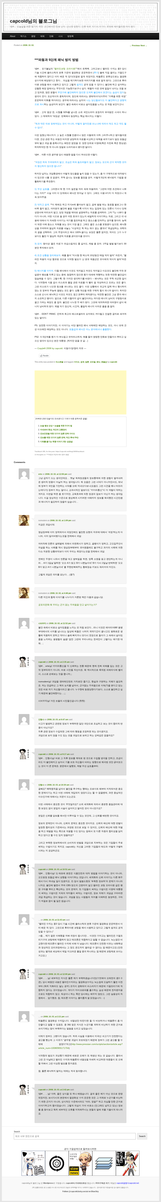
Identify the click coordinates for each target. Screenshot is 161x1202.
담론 (87, 362)
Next (144, 45)
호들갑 (104, 362)
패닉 (98, 362)
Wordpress (48, 1183)
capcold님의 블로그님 (33, 21)
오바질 (93, 362)
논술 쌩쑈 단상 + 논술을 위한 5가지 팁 (56, 426)
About (12, 36)
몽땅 (33, 36)
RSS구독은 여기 (102, 1183)
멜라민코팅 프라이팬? (65, 68)
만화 (51, 36)
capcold (113, 362)
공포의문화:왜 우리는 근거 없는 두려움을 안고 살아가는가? (67, 604)
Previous (135, 45)
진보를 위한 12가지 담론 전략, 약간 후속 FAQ (59, 437)
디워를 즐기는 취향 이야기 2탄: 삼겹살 (56, 442)
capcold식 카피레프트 (75, 1183)
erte (40, 474)
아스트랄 (59, 362)
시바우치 (42, 623)
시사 (60, 36)
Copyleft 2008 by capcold (50, 348)
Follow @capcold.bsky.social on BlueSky (80, 1191)
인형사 (41, 719)
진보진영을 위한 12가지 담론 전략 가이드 (57, 434)
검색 (82, 362)
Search (17, 1132)
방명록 (70, 36)
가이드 (77, 362)
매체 (42, 36)
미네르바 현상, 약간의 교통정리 (53, 430)
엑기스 (23, 36)
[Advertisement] (80, 392)
